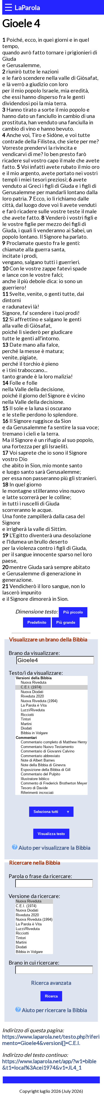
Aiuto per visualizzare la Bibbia (53, 847)
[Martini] (51, 724)
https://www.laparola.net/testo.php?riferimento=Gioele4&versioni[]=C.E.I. (51, 1039)
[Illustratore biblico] (51, 779)
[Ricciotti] (51, 715)
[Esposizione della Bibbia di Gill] (51, 770)
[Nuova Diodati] (51, 692)
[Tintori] (51, 719)
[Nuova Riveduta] (51, 682)
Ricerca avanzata (51, 982)
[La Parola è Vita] (51, 705)
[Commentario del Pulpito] (51, 774)
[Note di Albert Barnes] (51, 760)
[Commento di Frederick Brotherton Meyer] (51, 783)
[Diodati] (51, 728)
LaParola (27, 7)
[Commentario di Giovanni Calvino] (51, 751)
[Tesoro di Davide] (51, 788)
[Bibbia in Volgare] (51, 733)
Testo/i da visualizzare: (36, 673)
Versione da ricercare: (34, 896)
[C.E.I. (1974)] (51, 687)
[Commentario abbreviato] (51, 756)
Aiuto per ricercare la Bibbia (54, 1010)
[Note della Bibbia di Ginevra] (51, 765)
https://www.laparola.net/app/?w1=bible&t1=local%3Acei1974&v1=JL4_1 (49, 1064)
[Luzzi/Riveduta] (51, 710)
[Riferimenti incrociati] (51, 793)
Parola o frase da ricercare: (40, 876)
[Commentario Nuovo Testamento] (51, 747)
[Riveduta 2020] (51, 696)
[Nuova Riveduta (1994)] (51, 701)
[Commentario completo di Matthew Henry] (51, 742)
